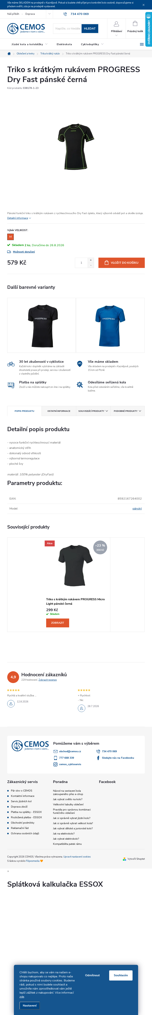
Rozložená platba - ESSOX (26, 817)
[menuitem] (29, 44)
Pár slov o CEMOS (21, 790)
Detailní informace (17, 218)
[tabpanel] (41, 325)
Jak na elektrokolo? (64, 833)
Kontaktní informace (22, 796)
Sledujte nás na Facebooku (118, 758)
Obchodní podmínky (22, 822)
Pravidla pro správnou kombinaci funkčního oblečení (72, 811)
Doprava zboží (19, 806)
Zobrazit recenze (48, 680)
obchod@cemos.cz (70, 751)
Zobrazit (57, 623)
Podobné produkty (125, 411)
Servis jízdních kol (21, 801)
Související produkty (91, 411)
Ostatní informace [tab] (58, 411)
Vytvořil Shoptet (136, 859)
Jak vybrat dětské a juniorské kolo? (73, 828)
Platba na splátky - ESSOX (26, 812)
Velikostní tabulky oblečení (68, 804)
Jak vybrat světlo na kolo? (67, 799)
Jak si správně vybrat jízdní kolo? (71, 818)
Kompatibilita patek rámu (67, 844)
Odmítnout (92, 975)
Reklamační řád (20, 828)
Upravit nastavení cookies (77, 856)
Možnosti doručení (24, 252)
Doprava (30, 14)
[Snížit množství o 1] (91, 265)
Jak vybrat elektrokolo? (66, 839)
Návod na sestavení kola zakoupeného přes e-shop (68, 792)
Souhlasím (121, 975)
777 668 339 (66, 758)
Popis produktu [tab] (24, 411)
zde (21, 997)
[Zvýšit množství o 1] (91, 260)
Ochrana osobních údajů (25, 833)
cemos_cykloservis (70, 764)
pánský (137, 509)
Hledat (90, 29)
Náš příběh (13, 14)
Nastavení (30, 1006)
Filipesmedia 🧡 (34, 861)
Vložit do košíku (124, 263)
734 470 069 (109, 751)
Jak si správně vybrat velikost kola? (73, 823)
